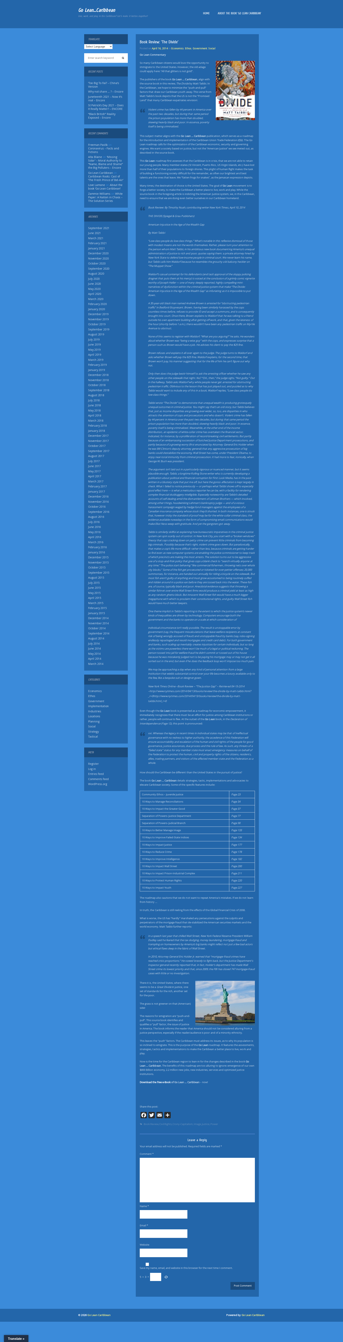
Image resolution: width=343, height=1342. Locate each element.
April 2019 (94, 354)
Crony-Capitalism (182, 1124)
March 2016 (95, 542)
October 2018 (97, 385)
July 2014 (94, 643)
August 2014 (96, 638)
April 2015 (94, 598)
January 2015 (96, 613)
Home (206, 13)
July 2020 (94, 279)
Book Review (151, 1124)
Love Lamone (96, 185)
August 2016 (96, 517)
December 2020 (98, 253)
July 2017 (94, 461)
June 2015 (94, 588)
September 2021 (98, 228)
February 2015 (97, 608)
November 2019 (98, 319)
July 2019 (94, 339)
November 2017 (98, 441)
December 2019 (98, 314)
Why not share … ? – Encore (105, 91)
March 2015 (95, 603)
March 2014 (95, 664)
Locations (94, 716)
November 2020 (98, 258)
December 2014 (98, 618)
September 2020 (98, 268)
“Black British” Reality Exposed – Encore (101, 115)
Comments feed (98, 779)
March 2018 (95, 420)
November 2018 (98, 380)
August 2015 (96, 577)
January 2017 (96, 491)
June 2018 (94, 405)
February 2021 (97, 243)
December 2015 (98, 557)
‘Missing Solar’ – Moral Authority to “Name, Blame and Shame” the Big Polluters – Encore (105, 162)
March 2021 (95, 238)
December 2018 (98, 375)
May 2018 (94, 410)
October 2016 (97, 506)
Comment (147, 1154)
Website (144, 1244)
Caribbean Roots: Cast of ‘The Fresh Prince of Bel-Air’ (105, 178)
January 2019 (96, 370)
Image (197, 1124)
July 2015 (94, 583)
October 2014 (97, 628)
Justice (205, 1124)
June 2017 (94, 466)
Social (92, 726)
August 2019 (96, 334)
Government (96, 701)
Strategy (93, 731)
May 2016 (94, 532)
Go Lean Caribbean (98, 1315)
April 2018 (94, 415)
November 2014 (98, 623)
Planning (93, 721)
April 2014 (94, 658)
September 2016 (98, 512)
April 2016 (94, 537)
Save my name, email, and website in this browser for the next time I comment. (186, 1268)
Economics (95, 691)
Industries (94, 711)
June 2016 (94, 527)
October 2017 (97, 446)
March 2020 (95, 299)
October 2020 (97, 263)
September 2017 (98, 451)
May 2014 (94, 654)
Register (93, 764)
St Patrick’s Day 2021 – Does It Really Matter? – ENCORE (105, 107)
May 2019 (94, 349)
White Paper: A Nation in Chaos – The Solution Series (105, 197)
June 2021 (94, 233)
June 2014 (94, 648)
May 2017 (94, 471)
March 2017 (95, 481)
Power (214, 1124)
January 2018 (96, 431)
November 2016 (98, 501)
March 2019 (95, 360)
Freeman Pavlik (98, 145)
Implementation (98, 706)
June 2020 (94, 284)
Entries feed (96, 774)
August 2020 (96, 273)
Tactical (93, 736)
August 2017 (96, 456)
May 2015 (94, 593)
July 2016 (94, 522)
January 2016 (96, 552)
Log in (92, 769)
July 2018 (94, 400)
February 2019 (97, 365)
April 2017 (94, 476)
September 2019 (98, 329)
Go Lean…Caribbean (96, 10)
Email (144, 1225)
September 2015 (98, 572)
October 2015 (97, 567)
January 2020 (96, 309)
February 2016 (97, 547)
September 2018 (98, 390)
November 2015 (98, 562)
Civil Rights (165, 1124)
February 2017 (97, 486)
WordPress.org (97, 784)
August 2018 (96, 395)
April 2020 (94, 294)
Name (144, 1206)
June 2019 (94, 344)
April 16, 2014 (160, 48)
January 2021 (96, 248)
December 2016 (98, 496)
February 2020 (97, 304)
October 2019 (97, 324)
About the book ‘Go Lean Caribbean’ (239, 13)
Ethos (91, 696)
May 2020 (94, 289)
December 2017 (98, 436)
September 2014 (98, 633)
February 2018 (97, 425)
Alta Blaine (95, 157)
